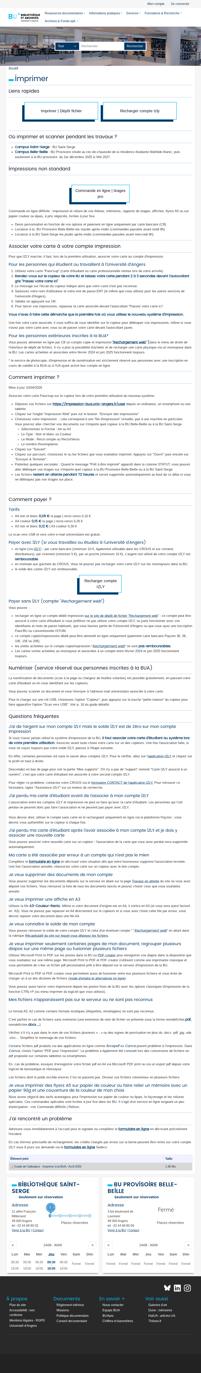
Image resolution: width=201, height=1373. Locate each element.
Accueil (13, 68)
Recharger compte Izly (140, 111)
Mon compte (155, 3)
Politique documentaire (73, 1315)
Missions (63, 1310)
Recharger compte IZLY (100, 584)
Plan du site (17, 1305)
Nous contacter (112, 1305)
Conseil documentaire (72, 1321)
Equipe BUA (111, 1310)
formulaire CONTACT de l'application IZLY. (122, 783)
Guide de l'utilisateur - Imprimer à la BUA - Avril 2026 (47, 1166)
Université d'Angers (23, 1325)
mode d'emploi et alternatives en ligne (97, 978)
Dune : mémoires (160, 1310)
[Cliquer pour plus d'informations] (70, 1215)
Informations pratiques (104, 13)
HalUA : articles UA (161, 1315)
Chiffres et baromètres (117, 1321)
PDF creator (107, 955)
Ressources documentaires (64, 13)
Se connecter (180, 3)
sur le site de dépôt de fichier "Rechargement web (121, 616)
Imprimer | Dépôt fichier (61, 111)
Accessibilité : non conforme (22, 1313)
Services (132, 13)
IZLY (37, 549)
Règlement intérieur (70, 1305)
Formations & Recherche (162, 13)
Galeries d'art (157, 1305)
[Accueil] (24, 17)
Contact (38, 1230)
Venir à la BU (21, 1230)
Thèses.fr (154, 1321)
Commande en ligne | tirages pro (100, 193)
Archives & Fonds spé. (60, 21)
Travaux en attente (145, 881)
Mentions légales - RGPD (27, 1320)
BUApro (108, 1315)
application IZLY (159, 756)
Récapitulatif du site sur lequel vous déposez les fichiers (66, 936)
